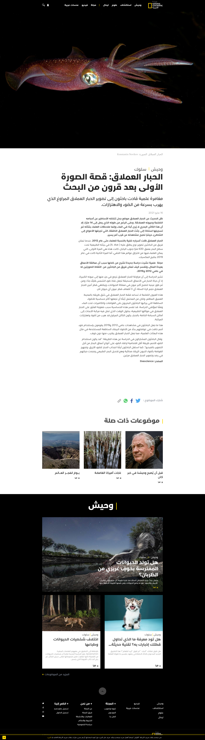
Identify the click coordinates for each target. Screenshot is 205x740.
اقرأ (159, 482)
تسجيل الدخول (62, 712)
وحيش (137, 5)
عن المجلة (88, 708)
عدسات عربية (71, 5)
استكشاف (125, 5)
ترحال (106, 5)
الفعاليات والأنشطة (84, 716)
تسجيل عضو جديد (61, 708)
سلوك (140, 169)
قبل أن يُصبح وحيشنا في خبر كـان (145, 475)
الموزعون (112, 712)
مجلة (93, 5)
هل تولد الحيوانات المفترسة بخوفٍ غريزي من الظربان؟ (128, 569)
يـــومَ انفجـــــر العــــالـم (67, 473)
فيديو (85, 5)
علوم (114, 5)
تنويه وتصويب (110, 708)
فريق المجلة (87, 712)
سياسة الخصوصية (84, 724)
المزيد (49, 737)
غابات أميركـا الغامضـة (108, 473)
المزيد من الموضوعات (57, 674)
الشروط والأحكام (85, 720)
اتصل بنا (112, 716)
